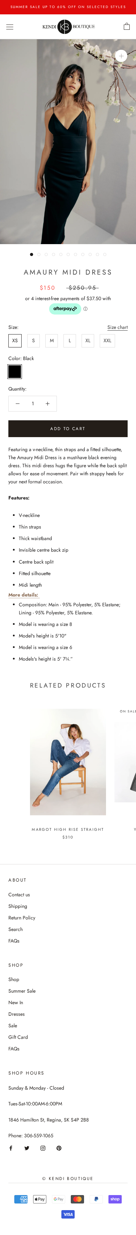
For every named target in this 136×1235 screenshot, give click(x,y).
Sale (12, 1025)
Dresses (16, 1013)
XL (87, 340)
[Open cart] (127, 26)
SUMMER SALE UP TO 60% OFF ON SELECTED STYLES (68, 6)
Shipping (17, 906)
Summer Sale (22, 990)
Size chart (117, 327)
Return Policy (21, 917)
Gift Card (18, 1037)
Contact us (19, 894)
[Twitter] (26, 1148)
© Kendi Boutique (67, 1178)
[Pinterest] (58, 1148)
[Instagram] (42, 1148)
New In (15, 1002)
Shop (13, 979)
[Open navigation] (9, 26)
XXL (107, 340)
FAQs (14, 940)
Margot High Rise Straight (68, 829)
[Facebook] (10, 1148)
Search (15, 929)
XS (15, 340)
